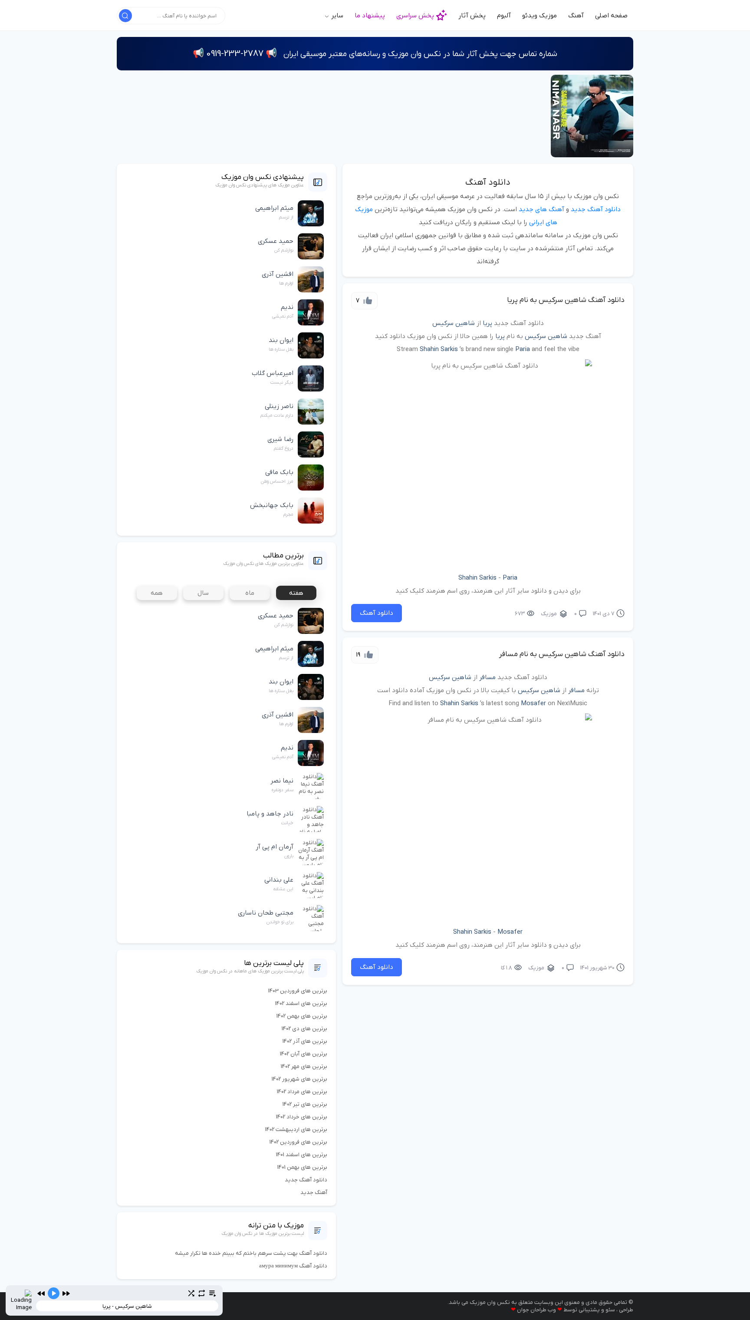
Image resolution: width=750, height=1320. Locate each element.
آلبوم (504, 15)
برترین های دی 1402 (304, 1028)
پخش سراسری (415, 15)
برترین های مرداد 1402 (302, 1091)
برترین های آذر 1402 (305, 1041)
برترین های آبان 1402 (303, 1054)
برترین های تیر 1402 (305, 1104)
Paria (522, 349)
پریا (487, 323)
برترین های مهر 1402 (304, 1066)
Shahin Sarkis (439, 349)
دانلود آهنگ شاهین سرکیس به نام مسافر (562, 654)
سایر (336, 15)
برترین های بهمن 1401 (302, 1167)
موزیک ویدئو (539, 15)
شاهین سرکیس (453, 323)
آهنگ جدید (313, 1192)
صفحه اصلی (611, 15)
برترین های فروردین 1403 (297, 991)
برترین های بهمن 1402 (301, 1016)
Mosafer (533, 703)
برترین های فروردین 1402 (298, 1142)
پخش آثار (472, 15)
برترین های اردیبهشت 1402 (296, 1129)
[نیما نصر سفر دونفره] (592, 115)
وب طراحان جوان (536, 1309)
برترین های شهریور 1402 (299, 1079)
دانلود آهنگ (487, 182)
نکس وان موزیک (490, 1302)
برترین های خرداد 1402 (301, 1117)
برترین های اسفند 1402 (301, 1003)
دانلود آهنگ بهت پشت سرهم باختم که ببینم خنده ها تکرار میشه (251, 1253)
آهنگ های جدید (541, 209)
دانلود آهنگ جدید (596, 209)
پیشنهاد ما (370, 15)
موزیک (549, 613)
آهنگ (576, 15)
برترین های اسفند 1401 (301, 1154)
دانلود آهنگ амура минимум (293, 1266)
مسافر (487, 677)
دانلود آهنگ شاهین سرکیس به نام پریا (566, 300)
